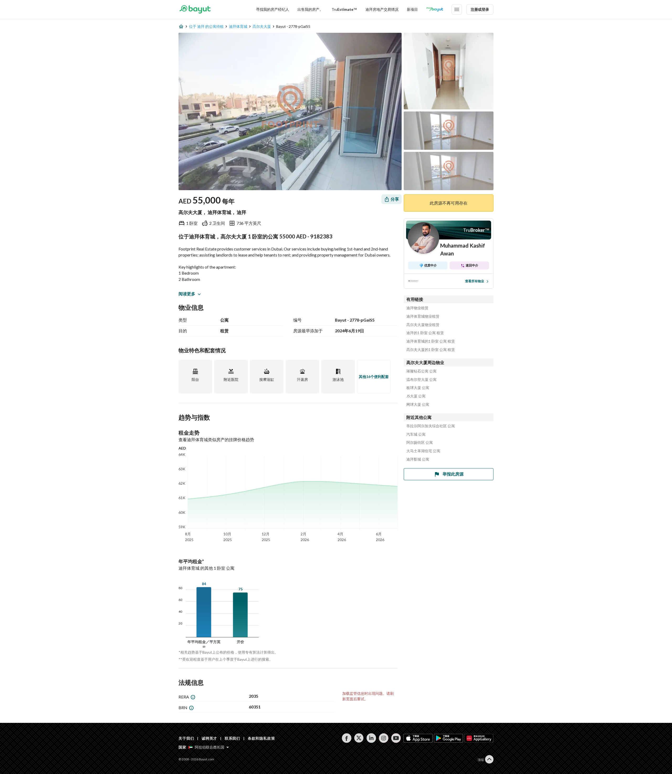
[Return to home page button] (194, 9)
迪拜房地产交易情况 (381, 9)
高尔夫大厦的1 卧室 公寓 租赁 (430, 350)
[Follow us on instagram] (383, 738)
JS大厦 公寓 (416, 396)
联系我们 (232, 738)
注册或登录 (480, 9)
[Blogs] (434, 9)
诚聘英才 (209, 738)
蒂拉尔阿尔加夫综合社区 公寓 (430, 426)
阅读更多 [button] (186, 293)
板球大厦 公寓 (417, 388)
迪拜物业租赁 (417, 308)
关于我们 (186, 738)
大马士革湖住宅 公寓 (423, 451)
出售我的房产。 (310, 9)
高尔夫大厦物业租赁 (422, 325)
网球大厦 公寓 (417, 404)
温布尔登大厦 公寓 (421, 379)
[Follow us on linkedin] (371, 738)
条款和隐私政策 (261, 738)
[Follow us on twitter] (359, 738)
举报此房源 (453, 473)
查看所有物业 (474, 281)
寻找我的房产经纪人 (272, 9)
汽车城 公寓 (416, 434)
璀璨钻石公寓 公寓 (421, 371)
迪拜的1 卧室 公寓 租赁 (425, 333)
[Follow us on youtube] (396, 738)
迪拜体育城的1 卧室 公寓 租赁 (430, 341)
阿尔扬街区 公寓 (419, 442)
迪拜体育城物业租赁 (422, 316)
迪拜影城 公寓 (417, 459)
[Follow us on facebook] (346, 738)
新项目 (412, 9)
